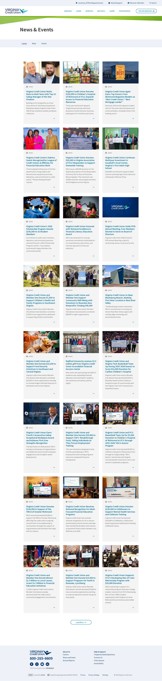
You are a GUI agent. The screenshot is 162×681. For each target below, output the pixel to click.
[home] (42, 652)
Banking (68, 11)
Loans (78, 11)
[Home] (16, 11)
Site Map (105, 675)
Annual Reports (69, 660)
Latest (24, 43)
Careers (66, 654)
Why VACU (101, 11)
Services (89, 11)
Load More (80, 622)
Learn (112, 11)
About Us (66, 652)
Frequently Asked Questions (104, 654)
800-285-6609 (41, 658)
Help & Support (116, 3)
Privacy (83, 675)
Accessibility (98, 663)
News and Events (69, 657)
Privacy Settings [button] (93, 675)
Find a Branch (99, 660)
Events (44, 43)
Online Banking (145, 11)
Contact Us (98, 657)
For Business (124, 11)
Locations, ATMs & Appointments (90, 3)
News (34, 43)
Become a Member (137, 3)
